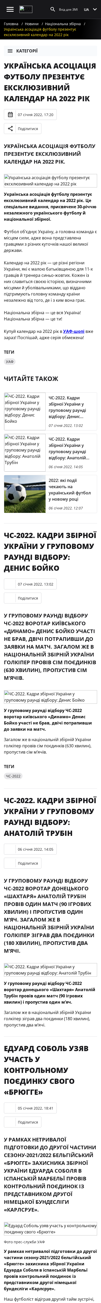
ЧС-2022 (13, 776)
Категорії (27, 51)
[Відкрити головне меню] (10, 9)
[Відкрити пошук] (53, 9)
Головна (11, 23)
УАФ (9, 361)
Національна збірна (63, 23)
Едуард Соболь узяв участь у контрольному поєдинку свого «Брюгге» (46, 1070)
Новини (32, 23)
